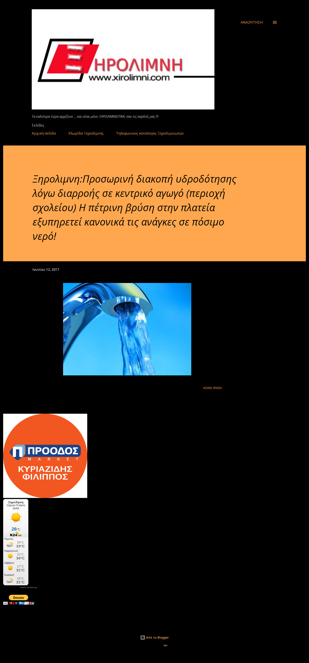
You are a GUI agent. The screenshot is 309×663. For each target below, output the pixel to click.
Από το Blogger (157, 637)
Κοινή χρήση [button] (212, 388)
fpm (166, 645)
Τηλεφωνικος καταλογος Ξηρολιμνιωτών (150, 133)
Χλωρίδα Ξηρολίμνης (86, 133)
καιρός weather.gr (28, 587)
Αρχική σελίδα (44, 133)
